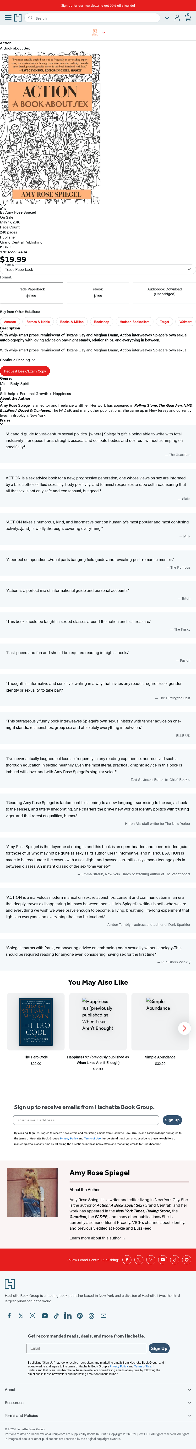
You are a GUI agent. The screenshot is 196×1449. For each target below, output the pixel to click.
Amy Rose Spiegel (20, 212)
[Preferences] (166, 18)
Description (10, 328)
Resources (14, 1402)
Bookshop (101, 321)
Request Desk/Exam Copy (25, 370)
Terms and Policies (21, 1415)
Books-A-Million (72, 321)
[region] (98, 1032)
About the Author (15, 398)
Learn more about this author (96, 1238)
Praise (5, 420)
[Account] (177, 18)
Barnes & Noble (38, 321)
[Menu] (8, 17)
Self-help (7, 393)
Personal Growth (34, 393)
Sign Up (172, 1120)
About (10, 1389)
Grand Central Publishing (21, 242)
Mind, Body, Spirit (14, 383)
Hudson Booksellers (134, 321)
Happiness (62, 393)
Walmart (185, 321)
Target (164, 321)
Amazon (10, 321)
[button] (104, 32)
